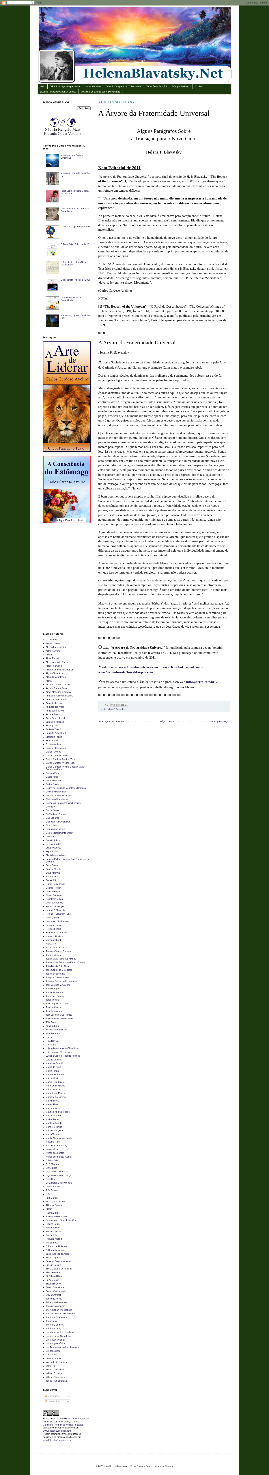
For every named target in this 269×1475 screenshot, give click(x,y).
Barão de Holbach (55, 722)
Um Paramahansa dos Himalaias (62, 1347)
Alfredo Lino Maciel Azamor (59, 669)
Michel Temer (52, 1119)
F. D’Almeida (52, 876)
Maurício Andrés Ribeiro (58, 1112)
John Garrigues (53, 988)
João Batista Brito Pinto (57, 966)
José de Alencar (54, 1007)
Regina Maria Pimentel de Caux (62, 1220)
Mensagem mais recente (111, 721)
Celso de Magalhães (56, 791)
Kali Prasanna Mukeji (56, 1029)
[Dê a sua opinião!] (115, 705)
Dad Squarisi (52, 818)
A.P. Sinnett (51, 639)
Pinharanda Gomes (55, 1201)
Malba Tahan (52, 1071)
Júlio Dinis (51, 1022)
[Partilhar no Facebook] (122, 705)
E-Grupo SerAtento (180, 86)
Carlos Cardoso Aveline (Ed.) (60, 759)
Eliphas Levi (52, 851)
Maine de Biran (53, 1067)
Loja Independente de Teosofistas (62, 1048)
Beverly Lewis (53, 725)
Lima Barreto (52, 1041)
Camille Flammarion (56, 748)
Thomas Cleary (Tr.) (55, 1328)
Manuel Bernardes (55, 1074)
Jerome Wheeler (54, 955)
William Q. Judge (54, 1373)
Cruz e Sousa (52, 810)
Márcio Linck (52, 1078)
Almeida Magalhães (56, 677)
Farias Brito (51, 880)
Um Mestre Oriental (55, 1340)
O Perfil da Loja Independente (65, 86)
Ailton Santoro (53, 651)
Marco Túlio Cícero (55, 1082)
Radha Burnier (53, 1213)
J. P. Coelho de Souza (57, 947)
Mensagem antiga (219, 721)
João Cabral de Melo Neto (59, 970)
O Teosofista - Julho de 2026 (75, 244)
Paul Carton (52, 1198)
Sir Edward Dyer (54, 1276)
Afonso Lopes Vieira (56, 647)
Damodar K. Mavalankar (58, 821)
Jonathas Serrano (54, 992)
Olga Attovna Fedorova (57, 1171)
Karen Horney (53, 1033)
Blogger (169, 1466)
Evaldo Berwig (53, 873)
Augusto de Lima (54, 703)
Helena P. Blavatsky (115, 709)
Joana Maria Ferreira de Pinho (61, 959)
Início (42, 86)
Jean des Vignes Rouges (58, 951)
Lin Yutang (51, 1044)
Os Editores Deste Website (59, 1183)
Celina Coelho (53, 784)
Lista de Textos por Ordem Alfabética (58, 91)
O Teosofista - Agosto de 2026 (75, 280)
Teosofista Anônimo (55, 1306)
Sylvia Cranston (53, 1295)
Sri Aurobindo (52, 1280)
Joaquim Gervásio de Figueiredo (62, 981)
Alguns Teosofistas (55, 673)
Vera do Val (51, 1354)
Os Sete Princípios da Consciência (71, 299)
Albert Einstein (53, 658)
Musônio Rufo (53, 1142)
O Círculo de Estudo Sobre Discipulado (100, 91)
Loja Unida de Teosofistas (59, 1052)
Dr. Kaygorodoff (53, 844)
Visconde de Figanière (57, 1362)
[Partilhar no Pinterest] (126, 705)
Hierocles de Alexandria (58, 932)
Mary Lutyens (52, 1100)
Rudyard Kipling (54, 1239)
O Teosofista (52, 1160)
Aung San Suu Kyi (55, 710)
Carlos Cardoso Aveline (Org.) (61, 763)
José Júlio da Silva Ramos (59, 1015)
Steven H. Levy (53, 1283)
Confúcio (50, 806)
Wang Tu (50, 1366)
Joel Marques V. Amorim (58, 985)
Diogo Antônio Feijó (55, 829)
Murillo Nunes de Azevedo (59, 1138)
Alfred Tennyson (54, 666)
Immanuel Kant (53, 940)
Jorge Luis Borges (55, 996)
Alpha (49, 681)
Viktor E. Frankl (53, 1358)
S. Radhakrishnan (55, 1250)
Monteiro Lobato (54, 1123)
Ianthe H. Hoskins (54, 936)
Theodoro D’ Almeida (56, 1317)
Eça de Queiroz (53, 847)
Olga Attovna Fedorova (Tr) (59, 1175)
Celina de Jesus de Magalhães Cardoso (66, 788)
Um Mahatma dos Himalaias (60, 1332)
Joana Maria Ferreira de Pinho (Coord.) (65, 962)
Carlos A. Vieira (53, 752)
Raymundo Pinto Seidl (57, 1216)
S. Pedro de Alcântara (56, 1246)
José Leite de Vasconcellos (59, 1018)
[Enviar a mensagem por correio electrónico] (106, 705)
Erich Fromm (52, 865)
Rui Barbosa (52, 1242)
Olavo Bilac (51, 1168)
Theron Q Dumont (54, 1325)
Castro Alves (52, 777)
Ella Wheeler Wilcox (56, 855)
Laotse (49, 1037)
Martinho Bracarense (56, 1097)
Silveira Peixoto (53, 1265)
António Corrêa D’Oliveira (58, 684)
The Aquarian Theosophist (59, 1310)
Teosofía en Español (156, 86)
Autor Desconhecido (56, 718)
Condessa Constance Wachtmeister (63, 803)
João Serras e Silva (55, 974)
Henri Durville (52, 917)
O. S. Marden (52, 1164)
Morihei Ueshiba (54, 1127)
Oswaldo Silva (53, 1186)
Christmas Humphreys (57, 799)
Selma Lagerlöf (53, 1257)
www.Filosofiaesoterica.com (138, 667)
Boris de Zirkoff (53, 729)
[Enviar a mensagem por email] (112, 705)
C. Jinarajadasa (53, 744)
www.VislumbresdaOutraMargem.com (125, 672)
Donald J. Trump (54, 840)
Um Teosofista (53, 1351)
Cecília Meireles (54, 780)
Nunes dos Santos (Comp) (59, 1157)
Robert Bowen (53, 1227)
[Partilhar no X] (119, 705)
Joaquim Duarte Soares (57, 977)
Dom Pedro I (52, 836)
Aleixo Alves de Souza (57, 662)
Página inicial (167, 721)
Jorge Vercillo (52, 1000)
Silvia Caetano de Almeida (59, 1268)
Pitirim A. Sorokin (54, 1205)
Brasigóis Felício (54, 737)
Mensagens (53, 1396)
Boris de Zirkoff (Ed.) (56, 733)
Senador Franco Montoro (58, 1261)
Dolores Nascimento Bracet (59, 833)
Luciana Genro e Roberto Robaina (63, 1056)
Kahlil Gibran (52, 1026)
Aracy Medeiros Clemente (59, 692)
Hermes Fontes (53, 929)
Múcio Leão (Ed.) (54, 1130)
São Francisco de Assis (57, 1254)
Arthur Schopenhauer (56, 699)
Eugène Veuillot (53, 869)
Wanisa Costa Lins (55, 1369)
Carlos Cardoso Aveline (57, 755)
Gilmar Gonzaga (54, 895)
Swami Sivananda (55, 1287)
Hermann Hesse (54, 925)
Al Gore (49, 654)
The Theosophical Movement (60, 1313)
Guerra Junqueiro (54, 902)
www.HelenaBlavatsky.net (72, 1418)
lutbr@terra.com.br (200, 682)
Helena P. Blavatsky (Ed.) (58, 914)
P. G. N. (49, 1194)
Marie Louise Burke (55, 1085)
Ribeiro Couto (53, 1224)
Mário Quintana (53, 1089)
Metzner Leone (53, 1115)
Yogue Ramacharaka (56, 1381)
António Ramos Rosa (56, 688)
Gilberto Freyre (53, 891)
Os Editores (51, 1179)
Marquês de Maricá (55, 1093)
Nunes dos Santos (55, 1153)
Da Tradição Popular (56, 814)
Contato (199, 86)
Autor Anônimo (53, 714)
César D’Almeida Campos (59, 795)
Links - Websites (93, 86)
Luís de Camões (54, 1059)
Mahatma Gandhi (54, 1063)
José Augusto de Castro (57, 1003)
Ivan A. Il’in (51, 943)
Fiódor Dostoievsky (55, 884)
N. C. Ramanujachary (56, 1145)
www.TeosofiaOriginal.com (181, 667)
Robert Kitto (51, 1235)
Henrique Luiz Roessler (57, 921)
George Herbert (53, 888)
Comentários (54, 1401)
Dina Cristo (51, 825)
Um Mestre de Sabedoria (58, 1336)
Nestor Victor (52, 1149)
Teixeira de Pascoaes (56, 1302)
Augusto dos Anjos (55, 707)
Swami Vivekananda (56, 1291)
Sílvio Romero (53, 1272)
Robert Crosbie (53, 1231)
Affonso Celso (53, 643)
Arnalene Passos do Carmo (59, 695)
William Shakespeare (56, 1377)
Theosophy (51, 1321)
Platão (49, 1209)
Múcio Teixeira (53, 1134)
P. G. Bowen (52, 1190)
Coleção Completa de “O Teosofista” (124, 86)
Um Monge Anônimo (56, 1343)
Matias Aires (52, 1104)
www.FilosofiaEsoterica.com (57, 1431)
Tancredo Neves (54, 1298)
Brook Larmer (52, 740)
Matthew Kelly (53, 1108)
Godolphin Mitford (54, 899)
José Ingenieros (54, 1011)
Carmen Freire (53, 773)
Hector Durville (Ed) (55, 906)
